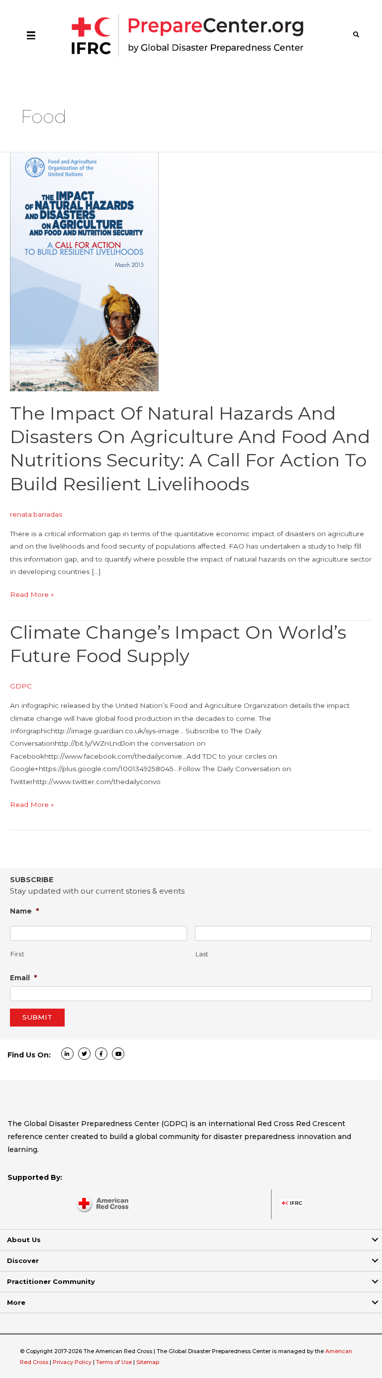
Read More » (32, 595)
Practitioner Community (51, 1281)
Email (23, 977)
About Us (24, 1240)
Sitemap (147, 1362)
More (16, 1302)
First (17, 954)
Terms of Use (114, 1362)
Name (24, 911)
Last (202, 954)
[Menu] (31, 34)
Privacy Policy (73, 1362)
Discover (23, 1260)
